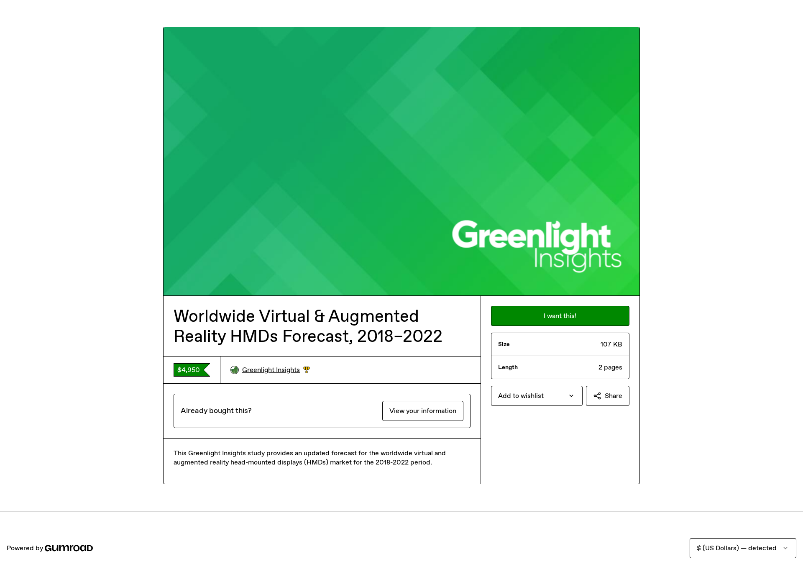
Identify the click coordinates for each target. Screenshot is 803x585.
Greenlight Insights (276, 370)
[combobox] (537, 396)
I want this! (560, 316)
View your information (422, 411)
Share (613, 396)
